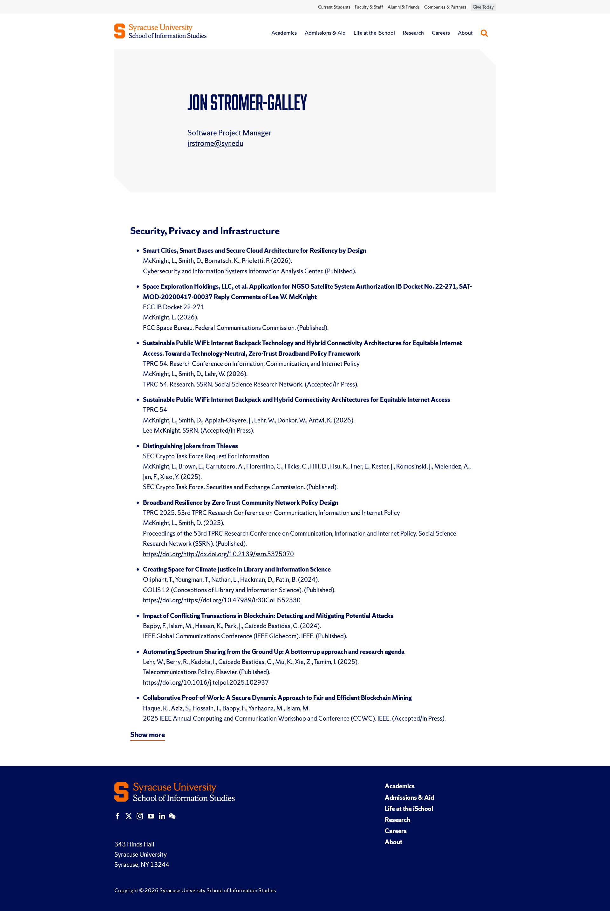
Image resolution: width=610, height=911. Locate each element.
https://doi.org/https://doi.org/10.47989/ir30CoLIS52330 (222, 600)
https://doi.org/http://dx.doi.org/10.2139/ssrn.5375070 (218, 554)
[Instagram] (140, 816)
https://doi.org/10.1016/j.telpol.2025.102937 (206, 682)
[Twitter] (128, 816)
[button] (484, 32)
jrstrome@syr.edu (215, 143)
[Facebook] (117, 816)
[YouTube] (151, 816)
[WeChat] (172, 816)
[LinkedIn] (162, 816)
